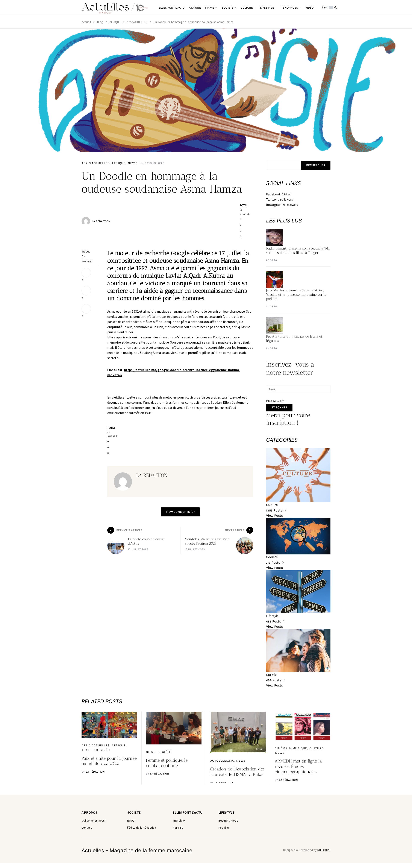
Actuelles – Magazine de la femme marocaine (137, 850)
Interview (179, 820)
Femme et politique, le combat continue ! (167, 763)
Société (164, 752)
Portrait (178, 828)
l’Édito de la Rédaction (141, 828)
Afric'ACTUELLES (137, 22)
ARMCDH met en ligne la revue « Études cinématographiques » (298, 766)
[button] (330, 7)
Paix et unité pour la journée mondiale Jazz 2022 (109, 761)
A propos (89, 812)
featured (90, 750)
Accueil (86, 22)
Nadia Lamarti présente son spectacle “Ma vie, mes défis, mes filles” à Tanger (298, 250)
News (133, 163)
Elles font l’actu (188, 812)
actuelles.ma (222, 761)
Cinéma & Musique (291, 748)
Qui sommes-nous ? (94, 820)
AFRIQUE (114, 22)
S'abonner (279, 407)
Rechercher (315, 165)
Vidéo (105, 750)
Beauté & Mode (228, 820)
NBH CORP (323, 850)
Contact (87, 828)
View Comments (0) (180, 512)
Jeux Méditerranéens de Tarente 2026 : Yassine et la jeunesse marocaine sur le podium (296, 294)
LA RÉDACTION (101, 221)
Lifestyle (226, 812)
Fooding (223, 828)
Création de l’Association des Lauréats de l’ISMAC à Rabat (237, 771)
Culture (316, 748)
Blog (100, 22)
